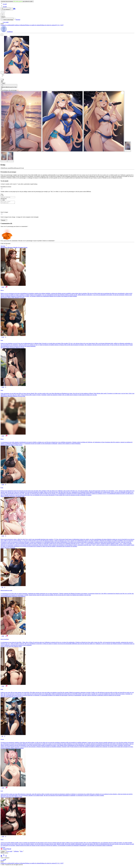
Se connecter (7, 9)
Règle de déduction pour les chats (9, 86)
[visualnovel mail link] (5, 860)
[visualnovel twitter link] (3, 856)
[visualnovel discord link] (14, 9)
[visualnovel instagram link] (6, 856)
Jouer (3, 83)
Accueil (5, 4)
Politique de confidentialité (7, 25)
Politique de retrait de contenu (47, 25)
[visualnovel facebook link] (1, 856)
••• (1, 81)
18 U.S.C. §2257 (59, 25)
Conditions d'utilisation (19, 25)
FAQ (2, 860)
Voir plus (3, 246)
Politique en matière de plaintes (32, 25)
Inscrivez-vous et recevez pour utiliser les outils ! (17, 1)
